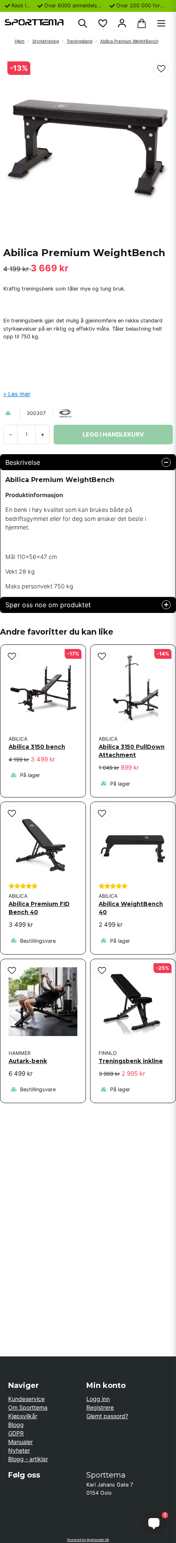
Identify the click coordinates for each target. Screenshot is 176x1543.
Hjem (20, 40)
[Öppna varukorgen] (141, 23)
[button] (161, 68)
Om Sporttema (27, 1407)
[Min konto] (122, 23)
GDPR (16, 1433)
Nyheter (19, 1450)
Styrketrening (45, 40)
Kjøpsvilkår (22, 1415)
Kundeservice (26, 1398)
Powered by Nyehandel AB (88, 1540)
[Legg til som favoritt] (102, 23)
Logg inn (98, 1398)
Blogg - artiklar (28, 1458)
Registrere (100, 1407)
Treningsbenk (80, 40)
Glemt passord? (107, 1415)
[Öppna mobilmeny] (161, 23)
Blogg (16, 1424)
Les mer (19, 393)
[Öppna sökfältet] (83, 23)
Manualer (20, 1441)
